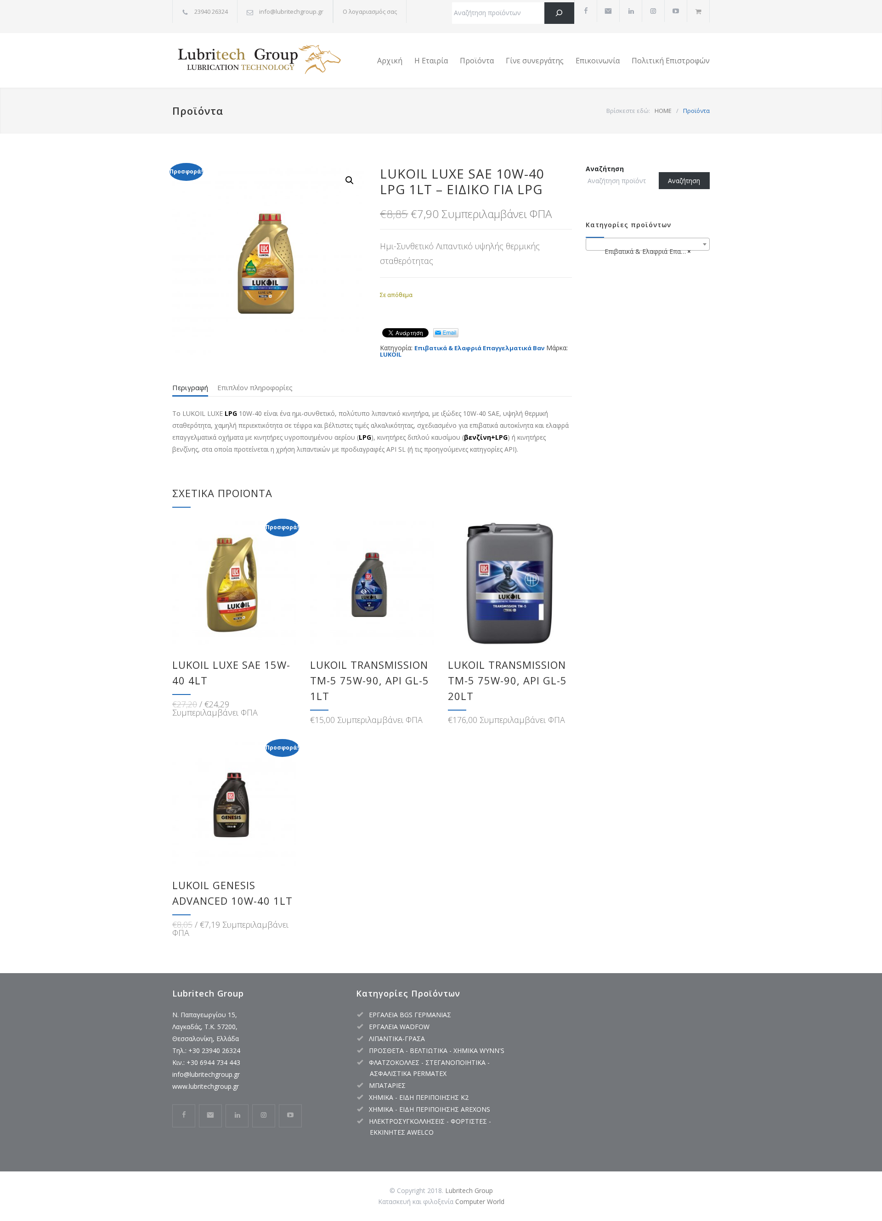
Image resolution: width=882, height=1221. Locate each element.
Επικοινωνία (598, 61)
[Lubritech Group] (257, 60)
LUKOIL (390, 354)
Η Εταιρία (431, 61)
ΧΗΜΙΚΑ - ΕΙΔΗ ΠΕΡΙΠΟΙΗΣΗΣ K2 (419, 1097)
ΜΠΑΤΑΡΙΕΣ (387, 1085)
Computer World (479, 1201)
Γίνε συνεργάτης (535, 61)
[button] (349, 180)
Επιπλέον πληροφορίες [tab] (255, 387)
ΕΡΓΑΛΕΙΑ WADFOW (399, 1026)
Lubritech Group (469, 1190)
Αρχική (389, 61)
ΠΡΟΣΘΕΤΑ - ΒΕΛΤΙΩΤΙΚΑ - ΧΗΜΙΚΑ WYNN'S (436, 1050)
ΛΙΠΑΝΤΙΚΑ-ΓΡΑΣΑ (397, 1038)
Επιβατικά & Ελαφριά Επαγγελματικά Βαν (479, 348)
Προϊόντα (477, 61)
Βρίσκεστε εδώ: (628, 110)
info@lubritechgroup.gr (206, 1074)
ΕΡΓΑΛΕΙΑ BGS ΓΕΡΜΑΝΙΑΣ (410, 1014)
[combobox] (648, 244)
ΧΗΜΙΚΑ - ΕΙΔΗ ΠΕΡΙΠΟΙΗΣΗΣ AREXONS (429, 1109)
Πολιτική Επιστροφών (671, 61)
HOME (663, 110)
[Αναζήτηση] (559, 13)
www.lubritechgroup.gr (205, 1086)
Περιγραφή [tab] (190, 387)
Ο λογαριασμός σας (370, 11)
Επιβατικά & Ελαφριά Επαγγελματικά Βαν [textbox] (649, 251)
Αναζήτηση (605, 168)
